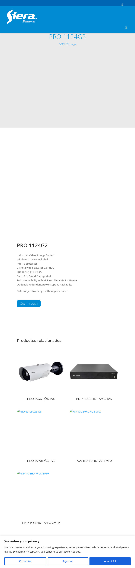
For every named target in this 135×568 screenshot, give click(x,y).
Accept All (110, 561)
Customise (25, 561)
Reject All (67, 561)
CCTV (62, 44)
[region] (67, 552)
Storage (71, 44)
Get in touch (29, 303)
